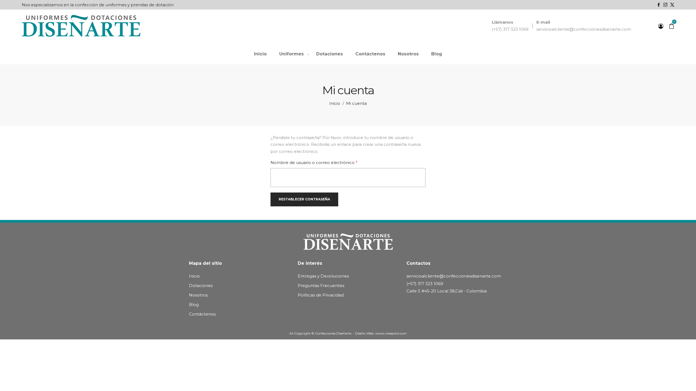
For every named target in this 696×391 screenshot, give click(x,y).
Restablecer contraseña (304, 199)
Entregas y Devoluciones (323, 276)
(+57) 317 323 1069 (510, 29)
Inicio (334, 103)
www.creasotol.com (391, 333)
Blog (194, 304)
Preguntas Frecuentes (321, 285)
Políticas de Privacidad (321, 295)
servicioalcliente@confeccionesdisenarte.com (583, 29)
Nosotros (198, 295)
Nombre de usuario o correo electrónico (325, 162)
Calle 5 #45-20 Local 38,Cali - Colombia (446, 291)
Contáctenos (202, 314)
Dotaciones (201, 285)
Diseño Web (364, 333)
